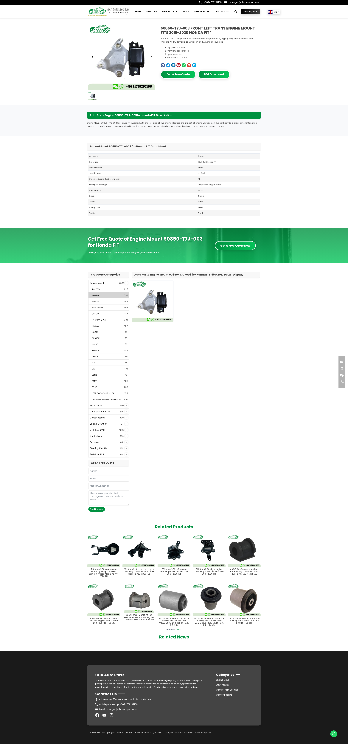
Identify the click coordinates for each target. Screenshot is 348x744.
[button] (236, 11)
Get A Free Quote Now (235, 246)
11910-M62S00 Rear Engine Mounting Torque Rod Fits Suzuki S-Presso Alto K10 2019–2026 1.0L (104, 572)
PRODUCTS (168, 11)
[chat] (333, 733)
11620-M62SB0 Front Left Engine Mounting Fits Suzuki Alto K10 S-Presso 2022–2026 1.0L (139, 571)
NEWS (186, 11)
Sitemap (188, 732)
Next (179, 629)
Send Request (96, 509)
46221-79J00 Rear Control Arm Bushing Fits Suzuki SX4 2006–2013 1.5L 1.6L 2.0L (244, 620)
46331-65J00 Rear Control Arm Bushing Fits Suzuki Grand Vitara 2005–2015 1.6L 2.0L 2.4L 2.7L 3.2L (174, 622)
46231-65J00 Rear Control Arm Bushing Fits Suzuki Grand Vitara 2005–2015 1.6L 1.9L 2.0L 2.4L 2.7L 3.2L (209, 622)
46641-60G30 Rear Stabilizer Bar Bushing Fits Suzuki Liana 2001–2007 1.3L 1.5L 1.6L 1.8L (244, 571)
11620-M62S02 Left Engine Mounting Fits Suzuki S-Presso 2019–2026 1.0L (174, 571)
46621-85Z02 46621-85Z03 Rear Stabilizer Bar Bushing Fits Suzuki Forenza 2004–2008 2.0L (139, 617)
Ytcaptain (206, 732)
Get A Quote (250, 11)
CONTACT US (222, 11)
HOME (138, 11)
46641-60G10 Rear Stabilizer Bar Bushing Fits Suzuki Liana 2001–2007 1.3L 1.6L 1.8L (104, 620)
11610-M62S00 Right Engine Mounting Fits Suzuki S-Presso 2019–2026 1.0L (209, 571)
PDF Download (214, 74)
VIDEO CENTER (201, 11)
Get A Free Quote (178, 74)
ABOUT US (151, 11)
